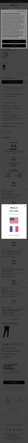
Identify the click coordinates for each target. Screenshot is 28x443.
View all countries (14, 235)
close (24, 206)
